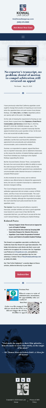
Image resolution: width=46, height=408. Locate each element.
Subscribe (23, 274)
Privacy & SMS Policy (34, 401)
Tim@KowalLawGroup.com (31, 257)
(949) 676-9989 (23, 22)
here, (15, 113)
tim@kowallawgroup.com (23, 19)
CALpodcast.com (21, 252)
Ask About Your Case (23, 28)
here (19, 113)
